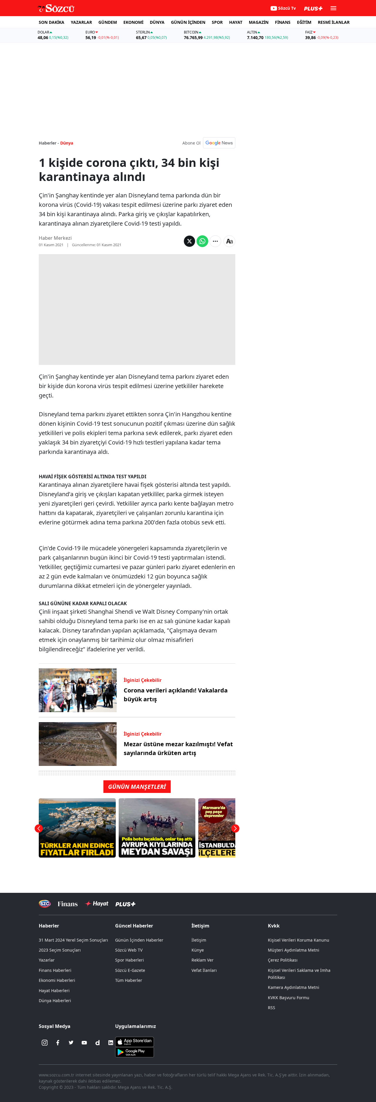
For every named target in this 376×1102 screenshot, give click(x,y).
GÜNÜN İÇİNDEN (188, 22)
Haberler (49, 925)
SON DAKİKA (51, 22)
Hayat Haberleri (54, 990)
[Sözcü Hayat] (96, 903)
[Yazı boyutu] (229, 241)
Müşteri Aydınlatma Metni (293, 950)
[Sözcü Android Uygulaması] (134, 1052)
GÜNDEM (107, 22)
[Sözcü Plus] (125, 903)
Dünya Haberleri (55, 1000)
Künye (198, 950)
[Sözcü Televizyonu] (45, 904)
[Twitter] (71, 1043)
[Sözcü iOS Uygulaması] (134, 1041)
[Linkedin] (111, 1043)
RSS (271, 1007)
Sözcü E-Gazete (130, 970)
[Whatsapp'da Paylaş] (202, 241)
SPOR (217, 22)
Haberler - (49, 143)
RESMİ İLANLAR (334, 22)
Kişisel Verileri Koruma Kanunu (298, 940)
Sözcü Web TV (128, 950)
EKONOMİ (133, 22)
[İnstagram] (45, 1043)
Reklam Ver (203, 960)
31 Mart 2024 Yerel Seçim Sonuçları (73, 940)
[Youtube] (84, 1043)
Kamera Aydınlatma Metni (293, 987)
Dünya (66, 143)
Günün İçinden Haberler (139, 940)
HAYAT (235, 22)
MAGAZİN (258, 22)
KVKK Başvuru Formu (288, 997)
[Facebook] (58, 1043)
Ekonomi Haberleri (57, 980)
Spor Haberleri (129, 960)
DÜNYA (157, 22)
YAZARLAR (81, 22)
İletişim (199, 940)
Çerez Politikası (283, 960)
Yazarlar (47, 960)
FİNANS (283, 22)
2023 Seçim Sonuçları (60, 950)
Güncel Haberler (134, 925)
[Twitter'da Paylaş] (189, 241)
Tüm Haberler (128, 980)
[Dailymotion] (97, 1043)
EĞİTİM (304, 22)
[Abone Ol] (219, 142)
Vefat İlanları (204, 970)
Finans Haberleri (55, 970)
